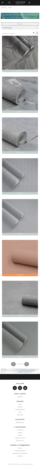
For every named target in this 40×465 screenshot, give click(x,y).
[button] (20, 27)
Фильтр (19, 24)
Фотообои (20, 415)
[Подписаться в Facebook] (15, 388)
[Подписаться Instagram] (20, 388)
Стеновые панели (20, 409)
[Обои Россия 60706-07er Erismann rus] (20, 135)
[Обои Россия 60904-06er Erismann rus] (20, 54)
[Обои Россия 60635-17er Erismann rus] (20, 340)
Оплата (20, 448)
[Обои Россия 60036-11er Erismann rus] (20, 176)
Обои (20, 404)
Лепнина (20, 407)
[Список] (33, 33)
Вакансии (20, 396)
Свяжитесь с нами (20, 438)
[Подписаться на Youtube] (25, 388)
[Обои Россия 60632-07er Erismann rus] (20, 95)
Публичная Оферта (20, 450)
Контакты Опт (20, 440)
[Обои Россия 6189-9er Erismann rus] (20, 299)
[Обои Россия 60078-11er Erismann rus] (20, 217)
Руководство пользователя (20, 453)
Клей (20, 412)
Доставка (20, 456)
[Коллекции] (37, 33)
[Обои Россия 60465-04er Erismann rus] (20, 258)
